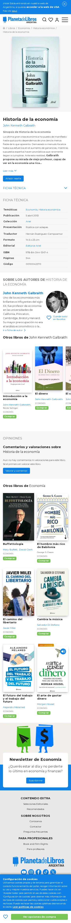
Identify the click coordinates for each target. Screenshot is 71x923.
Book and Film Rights (35, 843)
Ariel (28, 221)
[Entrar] (56, 20)
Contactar (35, 826)
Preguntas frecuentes (35, 831)
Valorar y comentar (16, 470)
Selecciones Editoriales (35, 803)
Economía (31, 209)
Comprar (9, 416)
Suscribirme (35, 780)
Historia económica (49, 209)
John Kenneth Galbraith (23, 293)
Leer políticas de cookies (28, 906)
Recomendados (35, 809)
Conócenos (35, 821)
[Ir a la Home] (4, 28)
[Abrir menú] (65, 19)
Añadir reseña (13, 178)
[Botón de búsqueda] (44, 19)
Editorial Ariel (33, 245)
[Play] (63, 651)
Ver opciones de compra (39, 916)
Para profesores (35, 849)
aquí (14, 10)
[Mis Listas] (50, 20)
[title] (38, 862)
